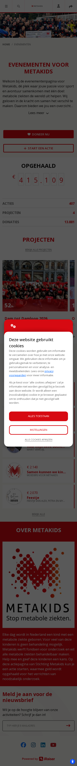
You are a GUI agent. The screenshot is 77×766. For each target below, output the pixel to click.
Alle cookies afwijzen (38, 439)
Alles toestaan (38, 416)
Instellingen (38, 430)
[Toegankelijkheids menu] (72, 761)
